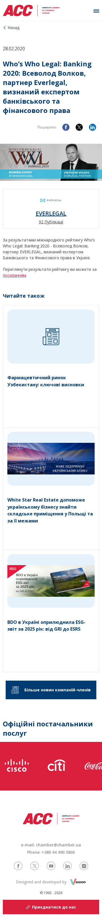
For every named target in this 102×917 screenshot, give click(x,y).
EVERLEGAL (51, 213)
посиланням (14, 275)
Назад (13, 27)
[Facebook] (66, 127)
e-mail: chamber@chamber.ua (51, 845)
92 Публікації (51, 222)
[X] (79, 127)
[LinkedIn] (92, 127)
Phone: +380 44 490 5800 (51, 852)
